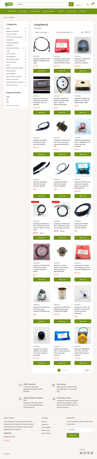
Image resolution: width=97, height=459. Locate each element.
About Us (44, 421)
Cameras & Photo (11, 34)
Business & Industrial (12, 31)
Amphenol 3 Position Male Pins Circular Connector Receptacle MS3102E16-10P (62, 143)
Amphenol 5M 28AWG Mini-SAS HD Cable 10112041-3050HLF (81, 226)
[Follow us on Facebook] (81, 453)
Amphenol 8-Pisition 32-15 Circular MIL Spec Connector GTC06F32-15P (41, 309)
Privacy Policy (45, 433)
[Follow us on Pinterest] (92, 453)
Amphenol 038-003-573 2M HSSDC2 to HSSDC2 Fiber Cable (41, 61)
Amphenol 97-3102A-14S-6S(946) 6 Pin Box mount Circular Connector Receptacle (82, 310)
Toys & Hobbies (11, 73)
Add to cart (41, 71)
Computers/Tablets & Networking (12, 44)
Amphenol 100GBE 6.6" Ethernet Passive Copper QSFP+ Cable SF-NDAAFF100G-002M (61, 101)
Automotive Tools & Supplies (14, 82)
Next (86, 370)
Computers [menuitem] (12, 11)
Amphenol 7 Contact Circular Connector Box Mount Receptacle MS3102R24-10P (61, 268)
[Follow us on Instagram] (88, 453)
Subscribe (73, 435)
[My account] (88, 4)
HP (7, 99)
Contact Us (44, 424)
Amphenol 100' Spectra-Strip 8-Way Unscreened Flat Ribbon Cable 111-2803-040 (40, 101)
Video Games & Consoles (14, 76)
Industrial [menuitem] (23, 11)
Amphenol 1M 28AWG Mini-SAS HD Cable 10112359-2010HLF (40, 142)
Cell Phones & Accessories (14, 37)
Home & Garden (11, 62)
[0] (91, 4)
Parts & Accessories (12, 79)
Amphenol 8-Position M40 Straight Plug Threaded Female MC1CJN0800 (62, 309)
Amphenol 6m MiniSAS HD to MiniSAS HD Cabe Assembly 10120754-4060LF (41, 268)
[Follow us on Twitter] (84, 453)
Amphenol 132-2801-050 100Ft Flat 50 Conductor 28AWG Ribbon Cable (82, 100)
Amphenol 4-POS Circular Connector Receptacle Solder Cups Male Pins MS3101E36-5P (82, 185)
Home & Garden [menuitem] (48, 11)
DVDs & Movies (11, 53)
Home (5, 17)
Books (8, 28)
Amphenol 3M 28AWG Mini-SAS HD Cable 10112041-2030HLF (40, 184)
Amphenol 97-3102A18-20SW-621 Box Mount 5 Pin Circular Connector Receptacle (40, 352)
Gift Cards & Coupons (12, 59)
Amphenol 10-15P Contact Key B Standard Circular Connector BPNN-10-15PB (62, 61)
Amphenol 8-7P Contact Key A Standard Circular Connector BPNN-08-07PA (82, 267)
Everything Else (11, 56)
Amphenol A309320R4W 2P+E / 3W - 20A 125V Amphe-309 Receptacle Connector (81, 352)
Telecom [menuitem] (61, 11)
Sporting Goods (11, 71)
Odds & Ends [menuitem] (71, 11)
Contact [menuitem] (83, 11)
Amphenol (36, 56)
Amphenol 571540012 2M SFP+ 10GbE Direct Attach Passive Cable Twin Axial (62, 226)
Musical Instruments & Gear (14, 68)
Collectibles (9, 40)
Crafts (8, 51)
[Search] (71, 4)
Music (8, 65)
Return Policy (45, 430)
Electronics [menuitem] (35, 11)
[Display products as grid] (86, 32)
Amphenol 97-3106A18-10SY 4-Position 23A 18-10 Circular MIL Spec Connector (62, 352)
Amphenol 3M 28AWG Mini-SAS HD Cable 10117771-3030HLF (60, 184)
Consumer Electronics (12, 48)
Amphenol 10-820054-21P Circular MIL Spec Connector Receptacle (82, 61)
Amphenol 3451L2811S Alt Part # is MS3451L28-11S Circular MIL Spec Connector (82, 143)
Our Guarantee (46, 427)
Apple (8, 96)
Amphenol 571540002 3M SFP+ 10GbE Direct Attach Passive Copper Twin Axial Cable (41, 227)
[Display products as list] (89, 32)
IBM (7, 102)
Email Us (6, 440)
